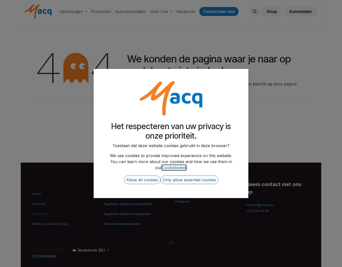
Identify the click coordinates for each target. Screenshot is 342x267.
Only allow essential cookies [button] (189, 179)
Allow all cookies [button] (142, 179)
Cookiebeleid (174, 167)
